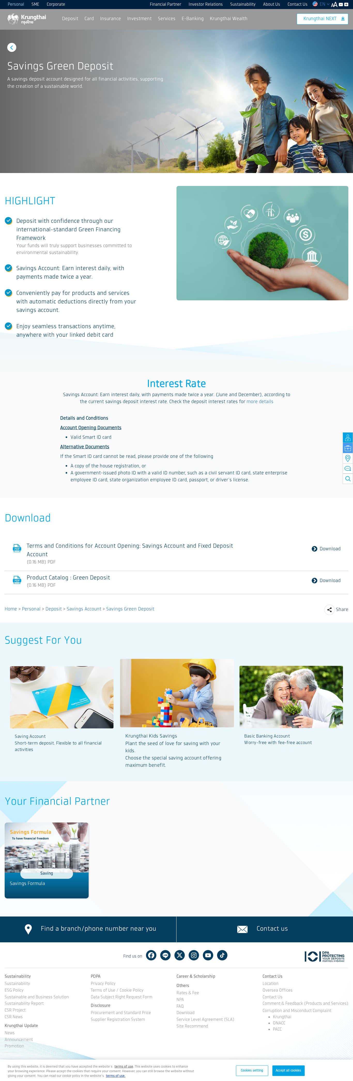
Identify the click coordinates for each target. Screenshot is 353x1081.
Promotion (14, 1046)
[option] (176, 101)
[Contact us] (242, 929)
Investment (139, 18)
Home (11, 609)
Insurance (110, 18)
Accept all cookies (288, 1070)
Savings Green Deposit (130, 609)
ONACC (279, 1023)
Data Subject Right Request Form (121, 997)
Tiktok (222, 955)
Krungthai (282, 1017)
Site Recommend (192, 1026)
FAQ (180, 1006)
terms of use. (115, 1076)
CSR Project (15, 1010)
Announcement (19, 1040)
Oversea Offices (278, 990)
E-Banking (193, 18)
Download (330, 549)
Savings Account (84, 609)
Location (270, 984)
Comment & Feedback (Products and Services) (305, 1004)
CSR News (14, 1017)
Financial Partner (165, 4)
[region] (176, 1070)
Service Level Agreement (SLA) (205, 1020)
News (10, 1033)
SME (35, 4)
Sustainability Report (24, 1004)
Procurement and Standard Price (121, 1013)
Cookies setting (252, 1070)
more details (260, 401)
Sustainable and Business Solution (37, 997)
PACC (277, 1029)
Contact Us (298, 4)
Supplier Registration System (118, 1020)
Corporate (56, 4)
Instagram (194, 955)
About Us (271, 4)
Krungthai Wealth (229, 18)
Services (166, 18)
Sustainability (243, 4)
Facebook (151, 955)
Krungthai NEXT (319, 18)
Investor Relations (206, 4)
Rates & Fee (188, 993)
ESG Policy (14, 990)
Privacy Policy (103, 984)
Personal (16, 4)
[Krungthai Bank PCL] (26, 18)
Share (342, 609)
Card (89, 18)
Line (165, 955)
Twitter (179, 955)
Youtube (208, 955)
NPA (180, 1000)
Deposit (70, 18)
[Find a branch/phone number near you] (28, 929)
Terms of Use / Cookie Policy (117, 990)
